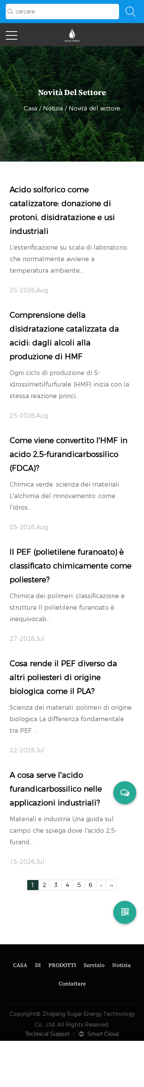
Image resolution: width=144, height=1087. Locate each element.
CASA (20, 965)
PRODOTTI (62, 965)
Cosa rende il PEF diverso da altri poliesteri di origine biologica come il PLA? (63, 677)
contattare (72, 983)
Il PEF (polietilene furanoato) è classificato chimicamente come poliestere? (70, 565)
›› (111, 885)
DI (38, 965)
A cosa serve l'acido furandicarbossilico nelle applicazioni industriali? (56, 788)
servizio (94, 965)
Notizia (53, 108)
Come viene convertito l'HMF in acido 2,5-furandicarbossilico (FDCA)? (68, 454)
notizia (121, 965)
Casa (30, 108)
